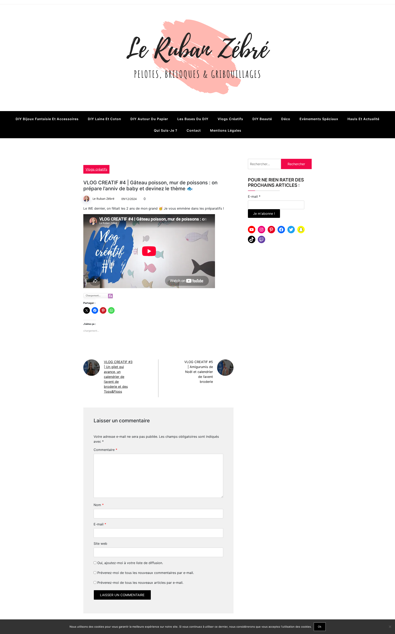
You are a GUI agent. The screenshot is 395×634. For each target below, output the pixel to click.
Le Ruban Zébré (103, 199)
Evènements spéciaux (319, 119)
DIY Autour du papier (149, 119)
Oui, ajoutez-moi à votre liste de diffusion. (129, 563)
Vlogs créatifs (230, 119)
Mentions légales (225, 130)
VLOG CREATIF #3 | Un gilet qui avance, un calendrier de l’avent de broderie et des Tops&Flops (118, 377)
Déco (285, 119)
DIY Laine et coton (104, 119)
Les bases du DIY (192, 119)
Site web (100, 543)
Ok (319, 626)
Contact (194, 130)
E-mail (100, 524)
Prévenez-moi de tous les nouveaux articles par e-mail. (140, 583)
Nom (99, 505)
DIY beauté (262, 119)
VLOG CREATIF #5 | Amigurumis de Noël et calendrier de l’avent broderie (198, 372)
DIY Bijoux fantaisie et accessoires (47, 119)
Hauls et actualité (363, 119)
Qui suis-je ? (165, 130)
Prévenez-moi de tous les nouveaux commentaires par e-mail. (145, 573)
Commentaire (105, 450)
